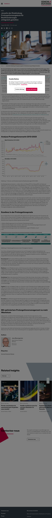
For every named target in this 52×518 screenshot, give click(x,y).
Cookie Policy (24, 84)
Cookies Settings (19, 89)
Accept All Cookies (32, 89)
